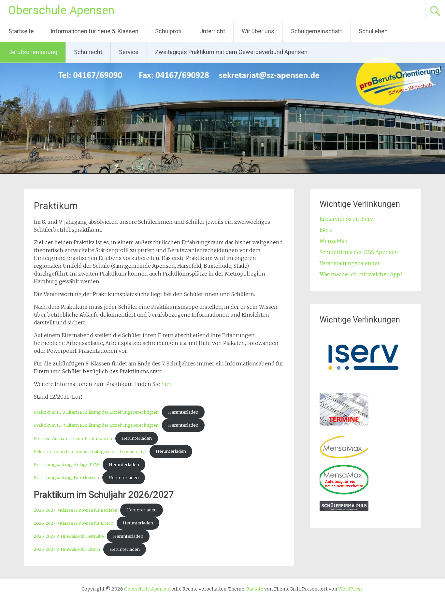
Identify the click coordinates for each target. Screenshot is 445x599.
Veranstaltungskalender (350, 263)
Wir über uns (258, 31)
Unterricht (212, 31)
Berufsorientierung (32, 52)
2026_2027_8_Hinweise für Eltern (67, 549)
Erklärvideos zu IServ (346, 219)
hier (166, 384)
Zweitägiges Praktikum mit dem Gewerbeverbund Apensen (231, 52)
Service (128, 52)
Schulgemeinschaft (316, 31)
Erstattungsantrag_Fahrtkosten (66, 477)
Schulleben (373, 31)
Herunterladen (183, 412)
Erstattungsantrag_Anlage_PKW (66, 464)
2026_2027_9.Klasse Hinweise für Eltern (73, 522)
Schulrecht (88, 52)
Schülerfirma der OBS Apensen (359, 252)
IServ (326, 230)
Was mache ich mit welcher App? (361, 274)
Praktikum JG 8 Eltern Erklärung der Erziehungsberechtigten (96, 412)
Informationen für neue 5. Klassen (94, 31)
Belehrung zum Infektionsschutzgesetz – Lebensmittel (90, 451)
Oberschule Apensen (61, 10)
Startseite (21, 31)
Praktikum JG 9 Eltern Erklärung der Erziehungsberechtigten (96, 425)
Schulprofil (169, 31)
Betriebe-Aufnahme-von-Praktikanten (73, 438)
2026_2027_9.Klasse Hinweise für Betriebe (75, 509)
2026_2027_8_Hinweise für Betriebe (69, 536)
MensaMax (333, 241)
